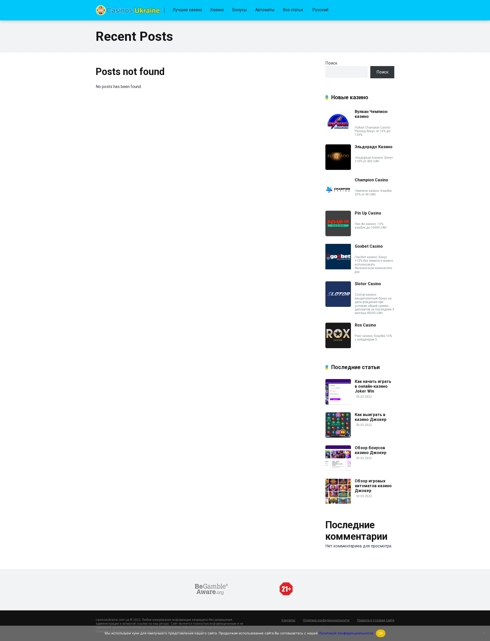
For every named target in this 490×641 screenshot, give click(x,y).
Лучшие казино (187, 9)
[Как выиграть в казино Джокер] (338, 436)
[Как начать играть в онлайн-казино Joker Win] (338, 403)
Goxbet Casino (369, 246)
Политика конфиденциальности (326, 620)
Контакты (288, 620)
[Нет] (483, 633)
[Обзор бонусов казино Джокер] (338, 469)
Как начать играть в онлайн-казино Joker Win (373, 386)
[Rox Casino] (338, 346)
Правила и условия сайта (375, 620)
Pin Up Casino (368, 213)
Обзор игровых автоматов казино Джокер (373, 486)
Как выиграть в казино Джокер (370, 417)
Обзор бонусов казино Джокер (370, 450)
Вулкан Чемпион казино (371, 114)
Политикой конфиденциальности (346, 633)
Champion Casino (371, 180)
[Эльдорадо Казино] (338, 168)
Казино (217, 9)
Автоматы (265, 9)
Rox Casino (365, 325)
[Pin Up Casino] (338, 234)
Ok (380, 633)
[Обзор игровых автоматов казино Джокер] (338, 502)
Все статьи (293, 9)
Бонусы (239, 9)
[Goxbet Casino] (338, 268)
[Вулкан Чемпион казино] (338, 133)
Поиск (331, 63)
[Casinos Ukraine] (128, 8)
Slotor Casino (368, 283)
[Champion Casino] (338, 201)
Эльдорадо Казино (374, 146)
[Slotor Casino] (338, 305)
